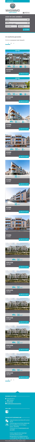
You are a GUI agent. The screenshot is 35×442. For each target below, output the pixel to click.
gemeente (13, 40)
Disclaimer (14, 440)
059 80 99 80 (10, 1)
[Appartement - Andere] (18, 24)
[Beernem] (18, 20)
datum (22, 40)
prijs (18, 40)
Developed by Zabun (21, 440)
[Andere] (18, 22)
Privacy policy (8, 440)
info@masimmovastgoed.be (13, 3)
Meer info (24, 74)
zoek (26, 29)
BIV (23, 433)
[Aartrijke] (18, 19)
